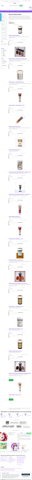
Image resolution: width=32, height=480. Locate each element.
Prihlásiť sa (28, 433)
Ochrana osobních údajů (4, 458)
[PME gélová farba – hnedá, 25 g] (20, 253)
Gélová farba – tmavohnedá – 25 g (16, 105)
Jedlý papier (4, 32)
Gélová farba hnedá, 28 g (14, 149)
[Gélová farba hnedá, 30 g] (20, 209)
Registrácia (29, 0)
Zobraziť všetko (3, 56)
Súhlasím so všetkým (26, 474)
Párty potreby (4, 35)
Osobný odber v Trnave (20, 461)
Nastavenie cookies (25, 476)
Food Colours (5, 50)
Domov (2, 12)
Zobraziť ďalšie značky (16, 430)
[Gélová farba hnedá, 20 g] (20, 119)
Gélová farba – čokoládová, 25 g (16, 306)
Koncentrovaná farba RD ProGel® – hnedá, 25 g (19, 194)
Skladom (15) (5, 65)
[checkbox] (4, 50)
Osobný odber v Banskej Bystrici (22, 456)
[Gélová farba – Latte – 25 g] (20, 387)
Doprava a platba (5, 1)
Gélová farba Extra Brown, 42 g (16, 328)
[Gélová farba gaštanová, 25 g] (20, 344)
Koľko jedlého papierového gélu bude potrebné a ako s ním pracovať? (11, 468)
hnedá (4, 60)
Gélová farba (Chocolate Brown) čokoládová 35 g (20, 373)
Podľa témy (4, 37)
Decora (4, 54)
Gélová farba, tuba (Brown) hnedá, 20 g (18, 58)
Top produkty (11, 22)
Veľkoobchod (11, 457)
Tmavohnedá (5, 61)
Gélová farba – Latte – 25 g (15, 394)
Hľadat (21, 5)
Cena (2, 41)
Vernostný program (7, 1)
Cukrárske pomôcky (12, 11)
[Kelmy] (23, 422)
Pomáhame (10, 461)
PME (3, 52)
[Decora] (26, 426)
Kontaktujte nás (24, 450)
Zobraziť (11, 380)
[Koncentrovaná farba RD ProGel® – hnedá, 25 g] (20, 187)
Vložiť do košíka (20, 42)
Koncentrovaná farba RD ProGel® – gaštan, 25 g (19, 172)
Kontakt (2, 0)
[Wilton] (19, 426)
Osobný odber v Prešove (20, 460)
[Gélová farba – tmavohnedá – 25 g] (20, 98)
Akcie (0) (4, 66)
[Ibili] (7, 422)
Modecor (4, 55)
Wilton (4, 51)
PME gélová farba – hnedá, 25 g (16, 260)
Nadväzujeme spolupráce (12, 459)
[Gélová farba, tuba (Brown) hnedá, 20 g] (20, 51)
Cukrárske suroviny (17, 11)
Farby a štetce (6, 12)
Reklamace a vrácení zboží (4, 460)
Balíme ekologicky (11, 460)
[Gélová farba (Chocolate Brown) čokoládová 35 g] (20, 366)
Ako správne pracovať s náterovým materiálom (8, 470)
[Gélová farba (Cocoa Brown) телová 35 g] (20, 276)
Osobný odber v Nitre (20, 459)
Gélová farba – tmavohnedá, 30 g (16, 82)
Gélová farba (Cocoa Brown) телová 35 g (18, 283)
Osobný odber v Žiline (20, 462)
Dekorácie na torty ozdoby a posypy (4, 28)
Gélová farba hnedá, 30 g (14, 216)
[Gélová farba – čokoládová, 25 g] (20, 299)
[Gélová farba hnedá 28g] (20, 29)
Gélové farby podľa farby (18, 12)
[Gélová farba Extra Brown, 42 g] (20, 321)
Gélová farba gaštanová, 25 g (15, 351)
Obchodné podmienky (4, 456)
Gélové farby (11, 12)
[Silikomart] (8, 426)
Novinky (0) (4, 68)
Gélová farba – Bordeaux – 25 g (16, 238)
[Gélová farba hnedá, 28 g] (20, 142)
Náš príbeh (10, 456)
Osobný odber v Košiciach (21, 458)
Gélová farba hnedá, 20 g (14, 126)
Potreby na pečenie (6, 11)
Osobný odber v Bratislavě (21, 457)
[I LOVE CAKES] (14, 422)
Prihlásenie (25, 0)
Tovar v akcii (2, 11)
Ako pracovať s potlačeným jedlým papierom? (8, 469)
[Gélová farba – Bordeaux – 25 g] (20, 231)
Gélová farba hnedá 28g (14, 35)
